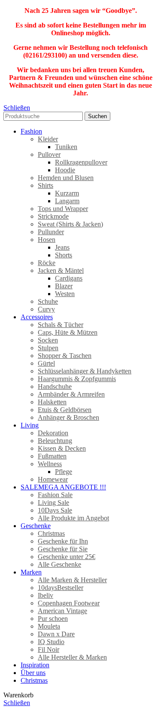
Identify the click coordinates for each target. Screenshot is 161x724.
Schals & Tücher (60, 324)
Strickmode (53, 216)
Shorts (63, 255)
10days (60, 587)
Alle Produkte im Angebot (73, 518)
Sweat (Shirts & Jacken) (70, 224)
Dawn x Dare (56, 634)
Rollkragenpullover (81, 162)
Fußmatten (52, 456)
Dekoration (53, 433)
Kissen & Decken (62, 448)
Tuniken (66, 146)
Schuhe (48, 301)
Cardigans (68, 278)
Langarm (67, 201)
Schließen (16, 107)
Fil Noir (48, 649)
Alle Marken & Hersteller (72, 579)
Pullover (49, 154)
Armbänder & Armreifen (71, 394)
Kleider (48, 139)
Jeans (62, 247)
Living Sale (53, 502)
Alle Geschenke (59, 564)
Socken (48, 340)
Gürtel (46, 363)
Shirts (45, 185)
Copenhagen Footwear (69, 603)
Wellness (50, 463)
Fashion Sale (55, 494)
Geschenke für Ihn (63, 541)
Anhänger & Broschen (68, 417)
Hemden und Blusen (66, 177)
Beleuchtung (55, 440)
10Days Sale (55, 510)
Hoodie (65, 170)
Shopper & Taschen (64, 355)
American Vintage (62, 610)
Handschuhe (55, 386)
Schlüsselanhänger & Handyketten (84, 371)
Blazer (64, 286)
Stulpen (48, 347)
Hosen (46, 239)
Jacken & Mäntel (61, 270)
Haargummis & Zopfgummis (77, 378)
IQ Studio (51, 641)
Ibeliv (45, 595)
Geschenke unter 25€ (66, 556)
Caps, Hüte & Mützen (67, 332)
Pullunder (51, 231)
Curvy (46, 309)
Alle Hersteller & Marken (72, 657)
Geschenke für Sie (63, 549)
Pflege (63, 471)
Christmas (51, 533)
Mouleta (49, 626)
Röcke (46, 262)
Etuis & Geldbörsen (64, 409)
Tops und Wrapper (63, 208)
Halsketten (52, 402)
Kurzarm (67, 193)
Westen (65, 293)
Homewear (53, 479)
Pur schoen (53, 618)
